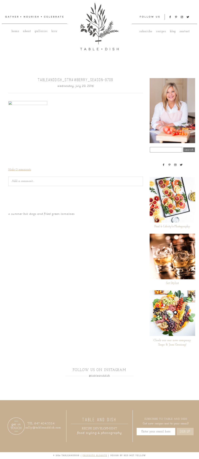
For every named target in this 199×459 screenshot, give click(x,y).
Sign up (185, 431)
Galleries (41, 31)
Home (15, 31)
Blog (173, 31)
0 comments (19, 169)
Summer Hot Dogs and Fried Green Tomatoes (43, 214)
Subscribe (145, 31)
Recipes (161, 31)
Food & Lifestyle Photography (172, 226)
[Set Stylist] (172, 256)
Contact (184, 31)
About (27, 31)
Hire (54, 31)
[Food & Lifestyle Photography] (172, 200)
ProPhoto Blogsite (95, 455)
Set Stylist (172, 283)
